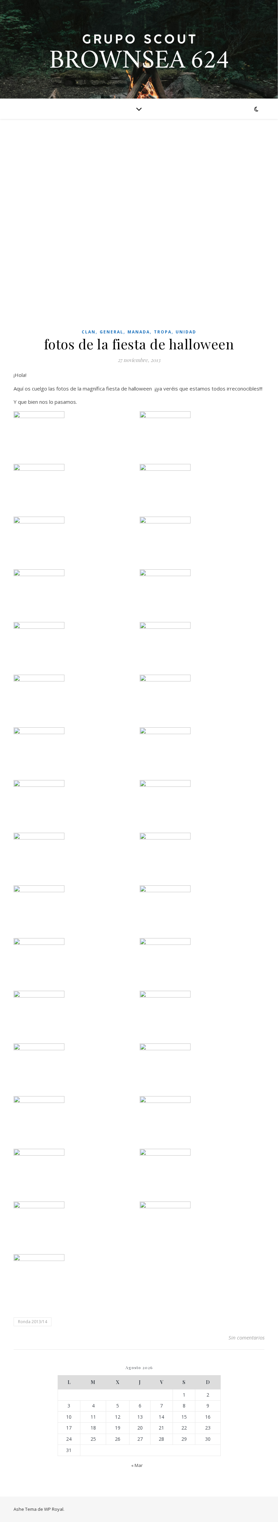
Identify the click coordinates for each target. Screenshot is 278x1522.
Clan (89, 332)
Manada (138, 332)
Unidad (186, 332)
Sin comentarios (246, 1337)
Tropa (163, 332)
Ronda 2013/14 (32, 1322)
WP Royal (53, 1509)
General (111, 332)
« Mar (137, 1465)
